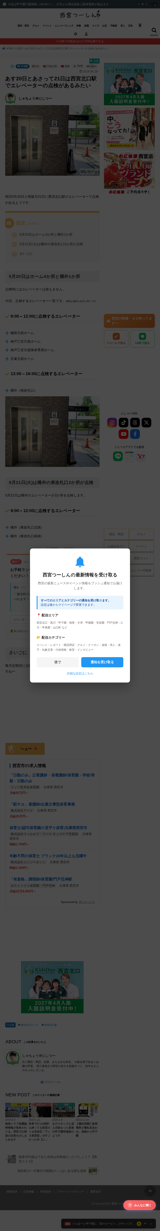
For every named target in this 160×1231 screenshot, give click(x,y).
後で (57, 662)
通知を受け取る (102, 662)
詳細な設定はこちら (80, 673)
